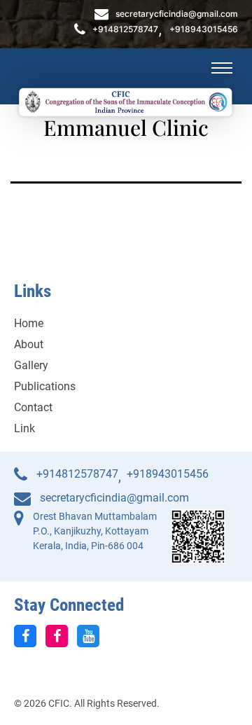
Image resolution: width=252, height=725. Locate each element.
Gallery (31, 365)
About (28, 344)
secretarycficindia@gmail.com (176, 14)
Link (24, 428)
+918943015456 (203, 29)
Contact (33, 407)
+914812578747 (125, 29)
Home (28, 323)
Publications (45, 386)
